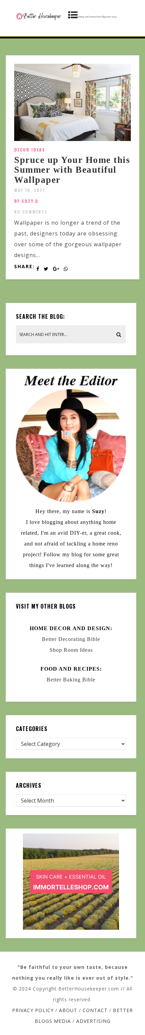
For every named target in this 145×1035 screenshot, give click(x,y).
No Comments (31, 212)
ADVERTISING (93, 1021)
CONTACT (95, 1010)
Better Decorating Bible (71, 639)
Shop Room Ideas (71, 650)
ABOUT (68, 1010)
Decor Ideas (29, 149)
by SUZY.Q (26, 201)
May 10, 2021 (29, 190)
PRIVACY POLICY (33, 1010)
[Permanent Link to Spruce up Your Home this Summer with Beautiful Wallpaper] (72, 139)
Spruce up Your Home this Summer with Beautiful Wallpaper (72, 170)
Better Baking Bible (71, 679)
